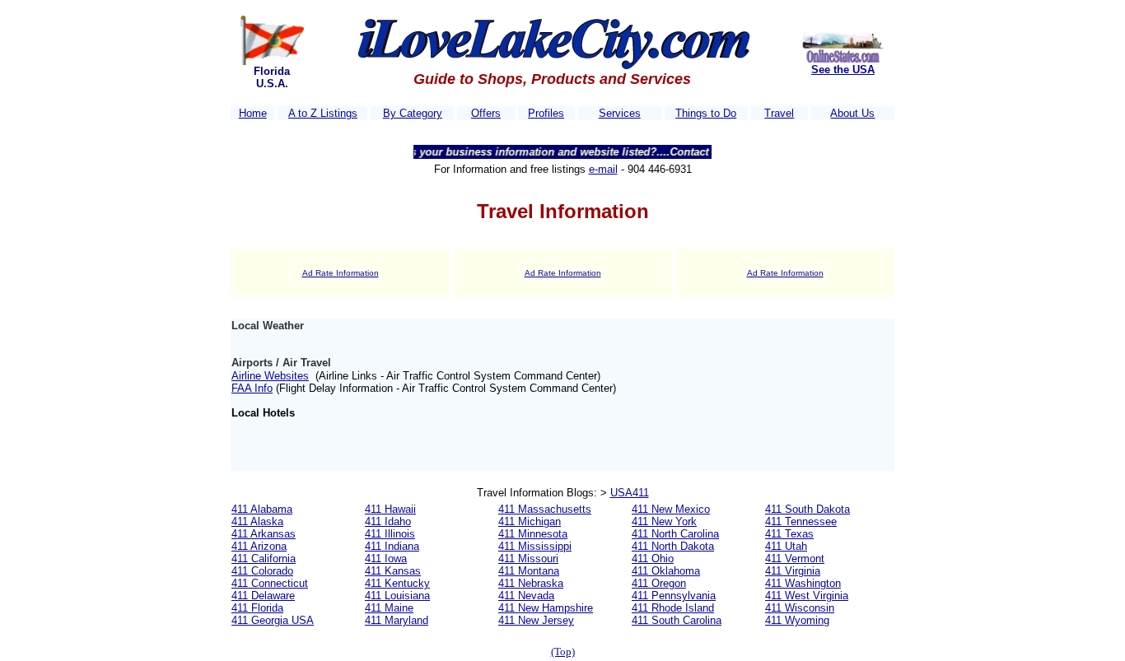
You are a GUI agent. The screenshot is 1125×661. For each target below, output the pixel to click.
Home (253, 113)
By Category (412, 113)
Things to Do (705, 113)
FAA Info (252, 388)
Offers (486, 113)
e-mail (603, 169)
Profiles (546, 113)
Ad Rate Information (340, 272)
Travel (779, 113)
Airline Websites (270, 376)
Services (620, 113)
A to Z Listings (322, 113)
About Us (852, 113)
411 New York (664, 521)
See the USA (843, 69)
